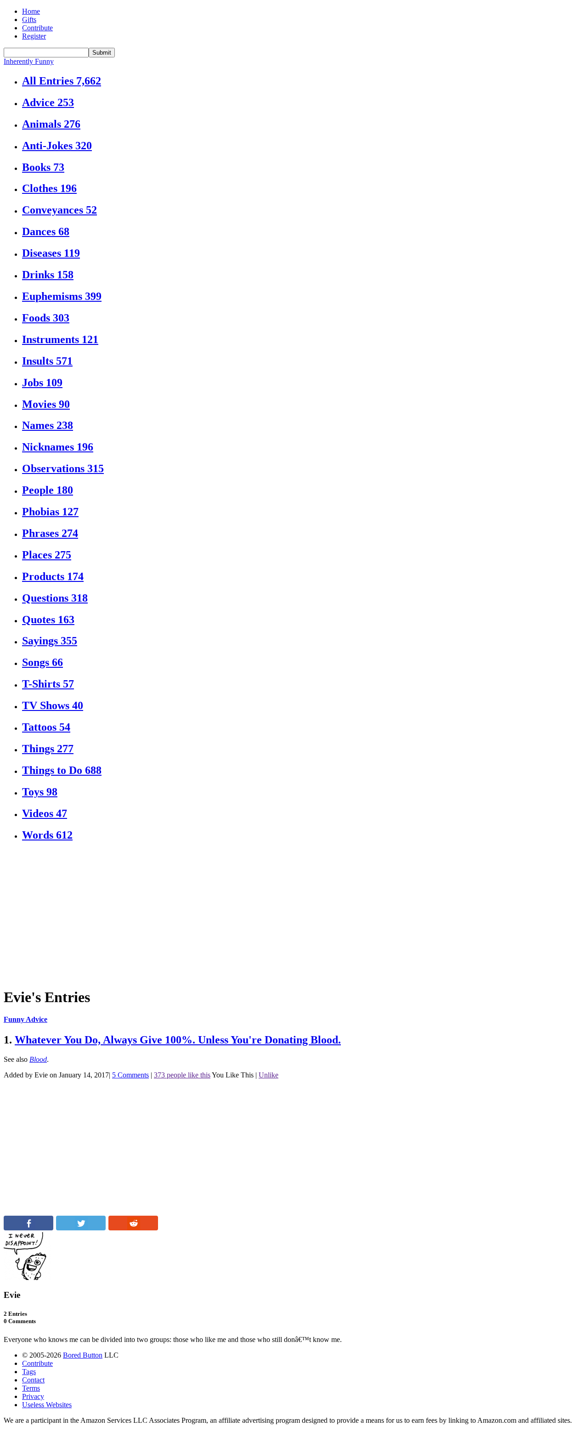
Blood (38, 1059)
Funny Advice (25, 1019)
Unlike (268, 1075)
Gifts (29, 19)
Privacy (33, 1396)
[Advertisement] (279, 915)
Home (31, 11)
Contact (33, 1380)
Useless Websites (47, 1405)
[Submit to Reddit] (133, 1228)
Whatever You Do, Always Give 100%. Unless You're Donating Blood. (178, 1040)
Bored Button (82, 1355)
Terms (31, 1388)
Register (34, 36)
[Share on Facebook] (28, 1228)
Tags (29, 1372)
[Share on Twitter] (81, 1228)
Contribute (37, 28)
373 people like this (182, 1075)
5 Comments (130, 1075)
